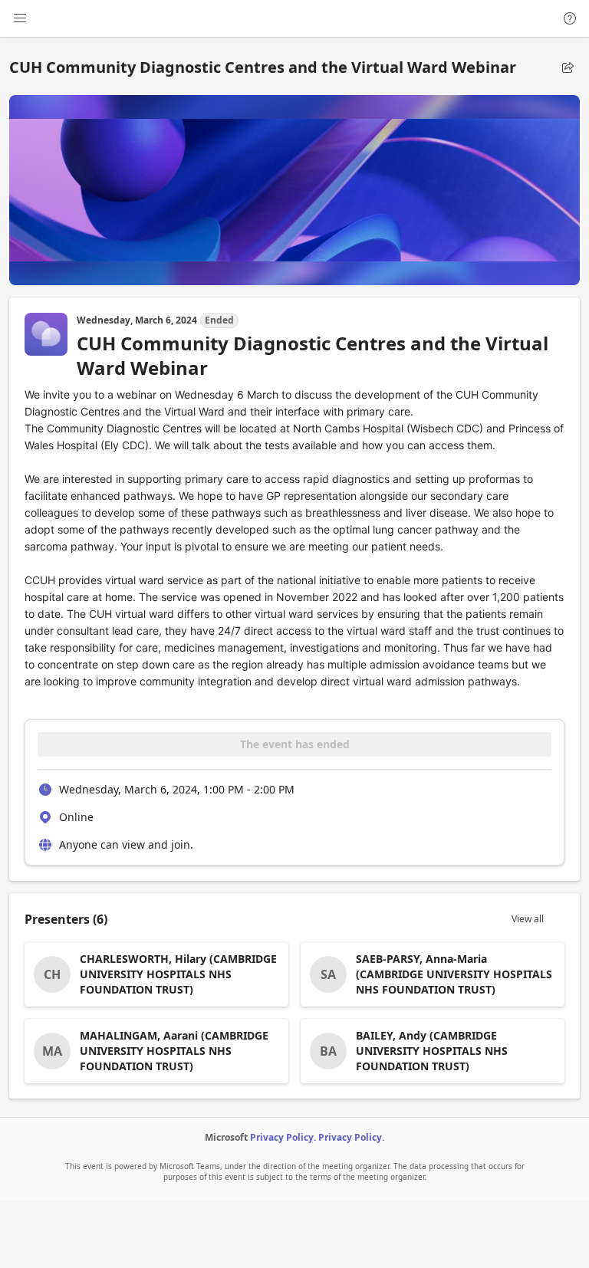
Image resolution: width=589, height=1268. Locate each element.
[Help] (569, 18)
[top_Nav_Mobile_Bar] (20, 18)
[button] (567, 67)
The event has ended (295, 744)
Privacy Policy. (283, 1137)
